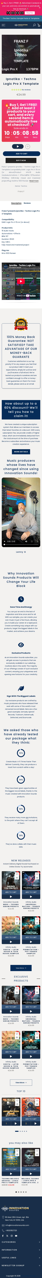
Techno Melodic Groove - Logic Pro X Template (10, 1181)
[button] (16, 90)
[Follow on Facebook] (3, 1235)
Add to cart (10, 892)
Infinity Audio (31, 902)
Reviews (27, 203)
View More (20, 968)
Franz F (21, 191)
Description (16, 203)
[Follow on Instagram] (12, 1235)
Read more (34, 181)
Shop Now (29, 13)
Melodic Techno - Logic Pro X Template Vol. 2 (30, 1181)
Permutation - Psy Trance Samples (31, 951)
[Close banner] (40, 8)
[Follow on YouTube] (16, 1235)
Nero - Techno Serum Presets (11, 905)
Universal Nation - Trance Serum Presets (31, 906)
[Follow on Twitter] (7, 1235)
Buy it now (21, 160)
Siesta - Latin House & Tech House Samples (11, 951)
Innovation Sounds (10, 902)
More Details (21, 452)
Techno (24, 186)
